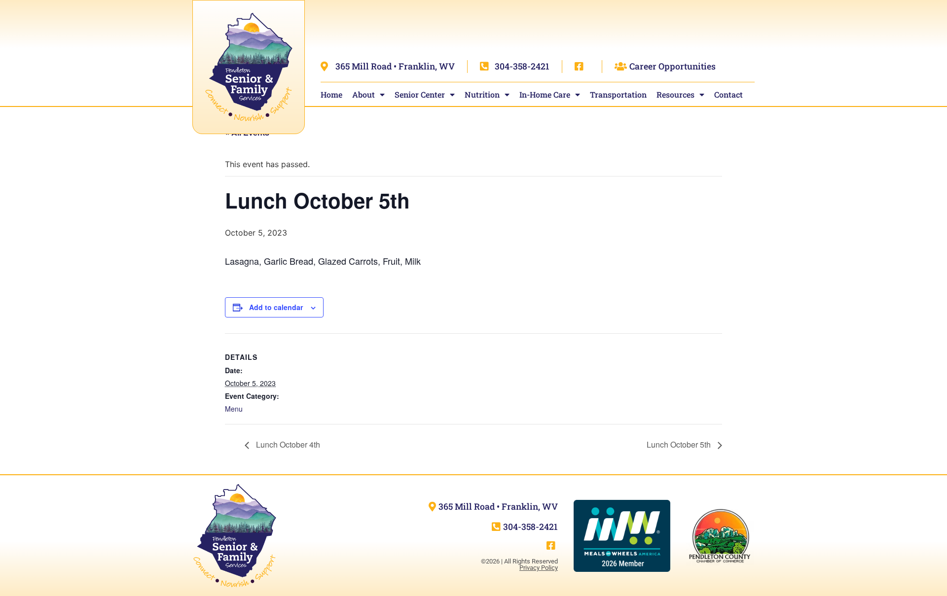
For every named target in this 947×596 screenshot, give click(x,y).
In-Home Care (544, 94)
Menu (234, 409)
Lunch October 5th (680, 444)
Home (331, 94)
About (363, 94)
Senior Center (420, 94)
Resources (675, 94)
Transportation (618, 94)
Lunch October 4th (287, 444)
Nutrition (482, 94)
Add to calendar (276, 307)
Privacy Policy (538, 567)
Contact (728, 94)
